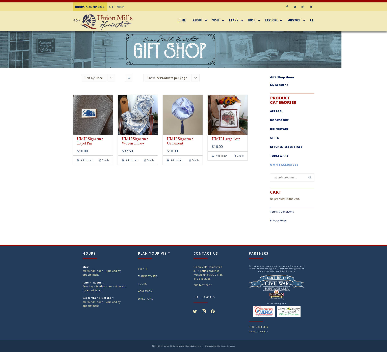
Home (182, 20)
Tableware (279, 155)
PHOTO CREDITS (258, 326)
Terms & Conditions (282, 211)
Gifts (274, 138)
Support (294, 20)
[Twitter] (294, 7)
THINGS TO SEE (147, 276)
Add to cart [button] (86, 160)
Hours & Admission (90, 7)
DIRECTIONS (145, 298)
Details (105, 160)
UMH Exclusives (284, 165)
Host (252, 20)
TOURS (142, 284)
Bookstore (279, 120)
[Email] (311, 7)
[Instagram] (303, 7)
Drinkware (279, 129)
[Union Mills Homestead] (104, 22)
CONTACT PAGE (203, 285)
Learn (234, 20)
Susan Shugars (228, 346)
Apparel (276, 111)
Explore (271, 20)
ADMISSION (145, 291)
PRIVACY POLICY (258, 331)
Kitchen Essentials (286, 147)
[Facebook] (286, 7)
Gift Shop (116, 7)
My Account (279, 85)
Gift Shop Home (282, 77)
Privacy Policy (278, 220)
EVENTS (143, 269)
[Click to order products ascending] (129, 77)
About (198, 20)
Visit (216, 20)
